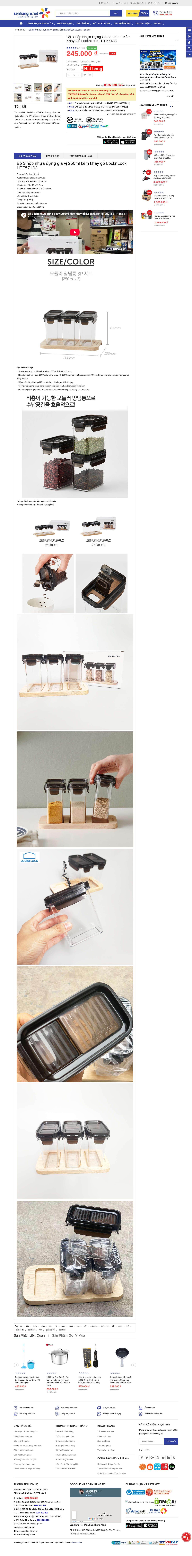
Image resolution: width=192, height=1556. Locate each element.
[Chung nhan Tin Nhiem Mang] (140, 1502)
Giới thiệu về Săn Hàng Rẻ (26, 1432)
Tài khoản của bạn (105, 1432)
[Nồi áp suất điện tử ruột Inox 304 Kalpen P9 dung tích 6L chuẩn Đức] (146, 215)
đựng (43, 1326)
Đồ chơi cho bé (26, 1407)
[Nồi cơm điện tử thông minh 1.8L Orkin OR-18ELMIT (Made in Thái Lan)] (146, 195)
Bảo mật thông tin (22, 1441)
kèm (71, 1326)
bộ (21, 1326)
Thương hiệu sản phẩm (66, 1455)
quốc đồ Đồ (50, 1330)
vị (56, 1326)
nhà (127, 1326)
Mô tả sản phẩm (27, 156)
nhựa (35, 1326)
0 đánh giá (81, 48)
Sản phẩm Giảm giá (64, 1450)
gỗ (85, 1326)
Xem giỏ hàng (103, 1441)
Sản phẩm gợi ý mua (68, 1335)
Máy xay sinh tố (68, 1414)
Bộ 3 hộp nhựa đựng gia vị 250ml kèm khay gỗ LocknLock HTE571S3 (59, 30)
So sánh (122, 3)
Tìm (116, 13)
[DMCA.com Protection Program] (165, 1502)
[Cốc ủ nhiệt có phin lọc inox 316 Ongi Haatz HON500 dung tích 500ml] (146, 155)
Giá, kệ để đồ (109, 1407)
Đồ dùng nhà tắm (27, 1414)
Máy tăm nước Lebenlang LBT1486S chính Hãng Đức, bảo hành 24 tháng (89, 1380)
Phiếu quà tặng (104, 1436)
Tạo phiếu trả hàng (105, 1450)
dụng (120, 1326)
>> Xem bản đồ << (122, 114)
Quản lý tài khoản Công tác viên (111, 1473)
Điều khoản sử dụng (23, 1436)
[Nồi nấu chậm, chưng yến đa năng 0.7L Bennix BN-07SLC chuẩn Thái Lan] (146, 114)
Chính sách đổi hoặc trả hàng (27, 1469)
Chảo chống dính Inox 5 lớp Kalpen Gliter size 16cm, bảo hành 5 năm (120, 1380)
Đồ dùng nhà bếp (69, 1407)
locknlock (93, 1326)
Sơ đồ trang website (64, 1459)
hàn (40, 1330)
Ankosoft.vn (77, 1542)
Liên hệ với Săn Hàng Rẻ (67, 1464)
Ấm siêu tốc (150, 1407)
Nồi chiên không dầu (154, 1414)
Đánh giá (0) (52, 156)
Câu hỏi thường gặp (23, 1455)
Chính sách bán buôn (65, 1441)
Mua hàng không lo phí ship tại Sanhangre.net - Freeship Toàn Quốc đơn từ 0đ (158, 77)
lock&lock (31, 1330)
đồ (113, 1326)
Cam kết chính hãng (65, 1432)
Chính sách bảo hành (23, 1450)
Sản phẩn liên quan (29, 1335)
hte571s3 (104, 1326)
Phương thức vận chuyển (25, 1459)
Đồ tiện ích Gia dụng (112, 1414)
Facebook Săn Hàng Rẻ (26, 1531)
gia (50, 1326)
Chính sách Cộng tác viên (108, 1464)
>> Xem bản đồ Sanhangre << (28, 1524)
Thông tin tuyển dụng (65, 1436)
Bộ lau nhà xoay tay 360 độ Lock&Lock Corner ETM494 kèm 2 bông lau (27, 1380)
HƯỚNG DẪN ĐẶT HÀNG (80, 156)
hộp (27, 1326)
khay (78, 1326)
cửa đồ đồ (20, 1330)
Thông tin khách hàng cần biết (27, 1445)
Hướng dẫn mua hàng (65, 1445)
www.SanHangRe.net (25, 1534)
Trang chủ (20, 30)
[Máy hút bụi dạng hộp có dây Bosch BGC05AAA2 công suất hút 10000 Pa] (146, 175)
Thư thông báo (104, 1445)
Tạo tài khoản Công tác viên (109, 1469)
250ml (63, 1326)
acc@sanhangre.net (25, 1527)
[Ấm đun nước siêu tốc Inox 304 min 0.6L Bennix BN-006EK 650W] (146, 134)
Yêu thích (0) (138, 3)
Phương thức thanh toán (25, 1464)
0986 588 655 (166, 14)
